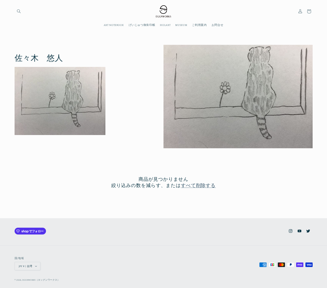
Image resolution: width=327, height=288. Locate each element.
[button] (19, 11)
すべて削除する (198, 185)
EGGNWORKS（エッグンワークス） (41, 280)
